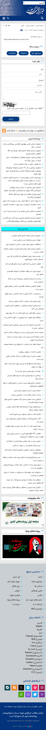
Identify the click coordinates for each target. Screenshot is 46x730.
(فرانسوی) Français (34, 636)
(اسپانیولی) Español (33, 652)
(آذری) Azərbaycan (34, 655)
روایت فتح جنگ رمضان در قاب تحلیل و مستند (25, 301)
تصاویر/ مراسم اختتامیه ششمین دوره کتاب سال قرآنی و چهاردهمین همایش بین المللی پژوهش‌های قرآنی (22, 219)
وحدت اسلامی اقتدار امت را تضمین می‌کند (26, 395)
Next (6, 547)
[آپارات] (35, 687)
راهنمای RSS (36, 608)
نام (42, 69)
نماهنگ (23, 53)
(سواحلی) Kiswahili (34, 659)
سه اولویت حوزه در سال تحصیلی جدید (27, 164)
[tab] (23, 229)
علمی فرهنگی (36, 590)
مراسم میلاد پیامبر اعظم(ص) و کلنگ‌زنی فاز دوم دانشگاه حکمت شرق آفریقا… (25, 258)
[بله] (7, 687)
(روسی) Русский (35, 649)
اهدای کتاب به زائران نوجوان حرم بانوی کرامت (25, 414)
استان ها (38, 586)
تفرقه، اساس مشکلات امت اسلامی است (27, 240)
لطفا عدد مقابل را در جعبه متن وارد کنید (25, 108)
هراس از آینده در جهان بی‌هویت (29, 352)
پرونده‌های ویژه (32, 531)
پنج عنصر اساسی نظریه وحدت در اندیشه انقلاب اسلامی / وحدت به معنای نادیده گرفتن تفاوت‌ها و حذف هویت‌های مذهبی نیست (22, 180)
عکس (39, 595)
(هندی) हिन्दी (36, 639)
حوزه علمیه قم (14, 581)
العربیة (39, 629)
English (39, 626)
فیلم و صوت (30, 26)
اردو (40, 632)
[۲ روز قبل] (23, 513)
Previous (39, 547)
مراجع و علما (37, 581)
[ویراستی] (35, 694)
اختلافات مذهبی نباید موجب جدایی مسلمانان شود (23, 244)
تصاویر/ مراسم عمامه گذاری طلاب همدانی (26, 235)
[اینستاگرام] (42, 687)
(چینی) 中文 (36, 672)
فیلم (22, 26)
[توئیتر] (21, 687)
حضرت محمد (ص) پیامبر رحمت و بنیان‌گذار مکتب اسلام (23, 332)
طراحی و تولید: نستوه (20, 726)
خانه (40, 577)
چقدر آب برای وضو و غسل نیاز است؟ (27, 371)
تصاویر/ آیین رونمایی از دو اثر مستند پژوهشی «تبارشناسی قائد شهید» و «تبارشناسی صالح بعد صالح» (22, 189)
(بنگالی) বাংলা (37, 642)
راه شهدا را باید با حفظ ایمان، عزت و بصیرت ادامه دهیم (22, 201)
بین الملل (16, 586)
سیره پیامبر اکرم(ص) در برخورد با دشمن (27, 445)
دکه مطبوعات (33, 498)
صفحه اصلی (39, 26)
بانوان (17, 590)
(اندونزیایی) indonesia (32, 669)
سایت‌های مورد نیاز (34, 599)
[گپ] (28, 694)
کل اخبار (16, 577)
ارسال (11, 119)
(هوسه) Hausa (36, 665)
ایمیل (41, 80)
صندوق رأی (36, 53)
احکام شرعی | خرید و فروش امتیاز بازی (27, 390)
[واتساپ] (21, 694)
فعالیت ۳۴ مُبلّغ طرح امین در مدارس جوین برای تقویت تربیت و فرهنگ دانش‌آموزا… (25, 435)
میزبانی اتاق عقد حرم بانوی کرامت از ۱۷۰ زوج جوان (23, 313)
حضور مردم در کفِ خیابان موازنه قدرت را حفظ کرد (23, 441)
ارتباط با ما (37, 604)
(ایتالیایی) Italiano (34, 662)
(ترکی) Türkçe (36, 646)
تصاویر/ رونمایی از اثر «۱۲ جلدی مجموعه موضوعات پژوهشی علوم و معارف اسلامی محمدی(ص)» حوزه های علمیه (23, 171)
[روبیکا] (42, 694)
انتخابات (12, 53)
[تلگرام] (28, 687)
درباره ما (16, 604)
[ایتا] (14, 687)
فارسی (39, 623)
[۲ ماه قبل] (23, 546)
